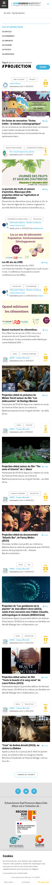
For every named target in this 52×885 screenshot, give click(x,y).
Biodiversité (38, 228)
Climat (40, 296)
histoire (29, 425)
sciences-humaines (29, 354)
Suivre (43, 67)
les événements (8, 36)
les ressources (8, 54)
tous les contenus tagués (12, 27)
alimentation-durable (35, 148)
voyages (32, 80)
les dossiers (7, 45)
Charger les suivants (26, 775)
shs (29, 565)
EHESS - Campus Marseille (20, 358)
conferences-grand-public (17, 219)
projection (37, 219)
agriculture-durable (14, 148)
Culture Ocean (15, 83)
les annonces (7, 41)
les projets (6, 49)
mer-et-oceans (19, 80)
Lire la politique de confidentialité (15, 873)
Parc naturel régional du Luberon (22, 152)
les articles (7, 32)
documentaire (31, 287)
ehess (15, 354)
